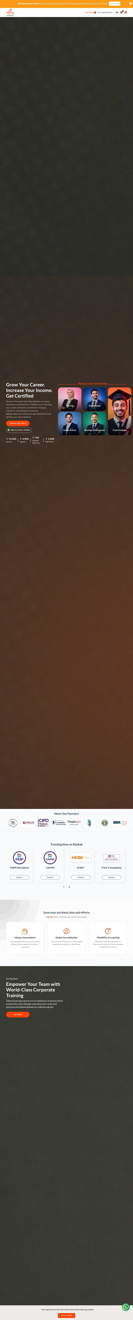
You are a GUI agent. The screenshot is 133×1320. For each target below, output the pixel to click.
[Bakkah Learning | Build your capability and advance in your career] (10, 12)
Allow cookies (66, 1315)
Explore (19, 877)
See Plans (18, 1014)
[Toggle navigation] (126, 12)
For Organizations (105, 12)
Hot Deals (89, 12)
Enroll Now (115, 4)
